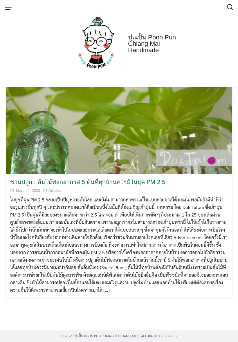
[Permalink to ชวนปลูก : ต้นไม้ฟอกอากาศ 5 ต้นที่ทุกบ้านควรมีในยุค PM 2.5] (119, 114)
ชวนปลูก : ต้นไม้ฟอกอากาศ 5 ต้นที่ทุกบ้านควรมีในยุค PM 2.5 (87, 182)
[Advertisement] (119, 43)
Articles (54, 190)
